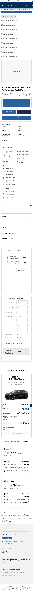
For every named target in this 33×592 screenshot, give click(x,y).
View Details (16, 433)
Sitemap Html (14, 588)
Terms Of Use (10, 588)
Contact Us (7, 538)
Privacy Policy (7, 588)
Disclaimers (27, 559)
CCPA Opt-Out (21, 588)
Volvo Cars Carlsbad (3, 588)
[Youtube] (6, 551)
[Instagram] (3, 551)
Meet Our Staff (3, 561)
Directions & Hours (13, 560)
